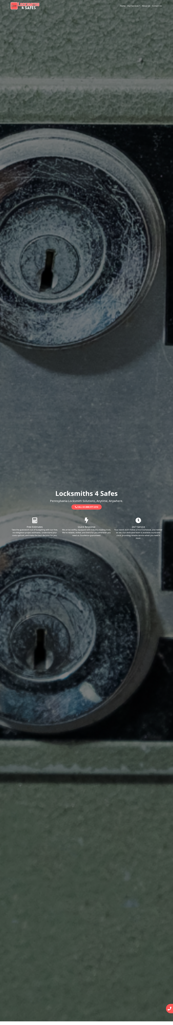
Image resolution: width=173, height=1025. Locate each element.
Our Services (133, 6)
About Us (146, 6)
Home (122, 6)
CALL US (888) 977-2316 (87, 507)
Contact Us (157, 6)
